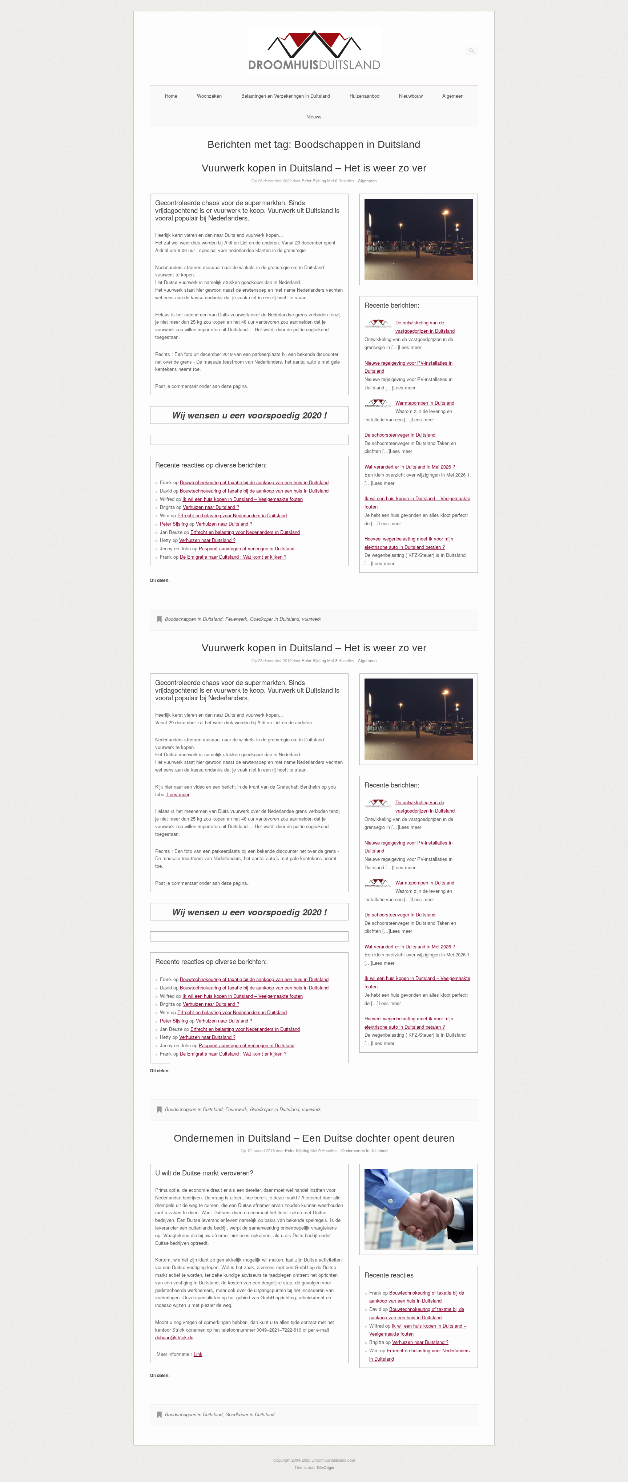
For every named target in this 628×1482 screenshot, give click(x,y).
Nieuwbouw (411, 95)
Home (171, 95)
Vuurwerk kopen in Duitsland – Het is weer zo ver (314, 168)
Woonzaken (209, 95)
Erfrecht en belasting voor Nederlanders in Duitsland (232, 515)
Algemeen (452, 95)
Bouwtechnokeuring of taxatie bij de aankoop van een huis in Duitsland (254, 482)
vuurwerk (311, 618)
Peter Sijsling (314, 180)
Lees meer (177, 794)
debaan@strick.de (174, 1337)
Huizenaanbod (364, 95)
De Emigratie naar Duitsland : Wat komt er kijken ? (233, 556)
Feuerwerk (236, 618)
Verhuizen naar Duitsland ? (211, 506)
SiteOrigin (325, 1467)
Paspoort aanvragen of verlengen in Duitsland (246, 548)
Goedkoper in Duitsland (274, 618)
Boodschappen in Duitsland (193, 618)
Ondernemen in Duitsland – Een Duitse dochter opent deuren (314, 1138)
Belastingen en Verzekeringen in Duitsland (285, 95)
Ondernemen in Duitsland (364, 1150)
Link (198, 1354)
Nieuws (314, 116)
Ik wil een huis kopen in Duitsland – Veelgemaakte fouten (242, 498)
